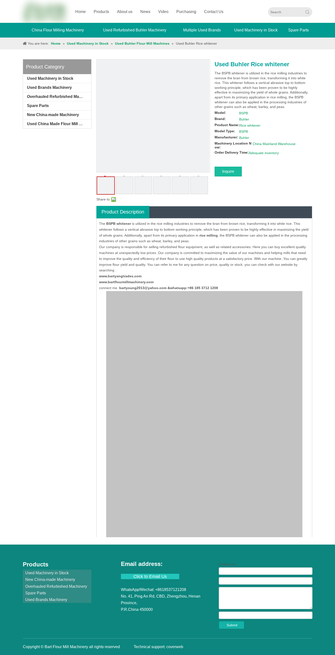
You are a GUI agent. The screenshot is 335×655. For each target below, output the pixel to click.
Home (80, 12)
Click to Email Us (150, 576)
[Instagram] (160, 619)
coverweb (174, 647)
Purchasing (186, 12)
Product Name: (227, 125)
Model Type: (225, 131)
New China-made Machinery (53, 115)
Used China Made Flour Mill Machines (59, 124)
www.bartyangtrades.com (120, 276)
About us (124, 12)
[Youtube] (151, 619)
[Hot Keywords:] (307, 12)
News (145, 12)
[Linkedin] (134, 619)
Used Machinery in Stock (50, 78)
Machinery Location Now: (233, 145)
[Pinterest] (169, 619)
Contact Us (213, 12)
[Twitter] (143, 619)
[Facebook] (125, 619)
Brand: (220, 119)
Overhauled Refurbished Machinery (59, 96)
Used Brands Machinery (49, 87)
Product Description (123, 211)
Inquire (228, 171)
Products (101, 12)
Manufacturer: (226, 137)
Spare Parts (38, 106)
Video (163, 12)
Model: (220, 113)
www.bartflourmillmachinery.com (126, 282)
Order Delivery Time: (232, 152)
